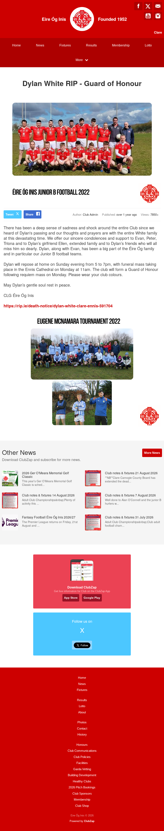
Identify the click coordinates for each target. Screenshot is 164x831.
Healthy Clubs (82, 781)
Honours (82, 744)
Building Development (82, 775)
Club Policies (82, 757)
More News (152, 452)
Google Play (92, 597)
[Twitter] (148, 6)
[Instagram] (158, 16)
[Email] (158, 6)
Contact (82, 728)
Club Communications (82, 750)
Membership (121, 45)
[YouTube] (148, 16)
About (82, 712)
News (40, 45)
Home (16, 45)
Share (29, 214)
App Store (71, 597)
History (82, 734)
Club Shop (82, 805)
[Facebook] (138, 6)
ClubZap (89, 821)
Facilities (82, 763)
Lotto (148, 45)
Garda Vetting (82, 769)
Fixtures (65, 45)
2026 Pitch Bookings (82, 787)
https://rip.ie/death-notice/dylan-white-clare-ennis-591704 (58, 306)
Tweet (10, 214)
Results (91, 45)
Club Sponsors (82, 793)
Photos (82, 722)
